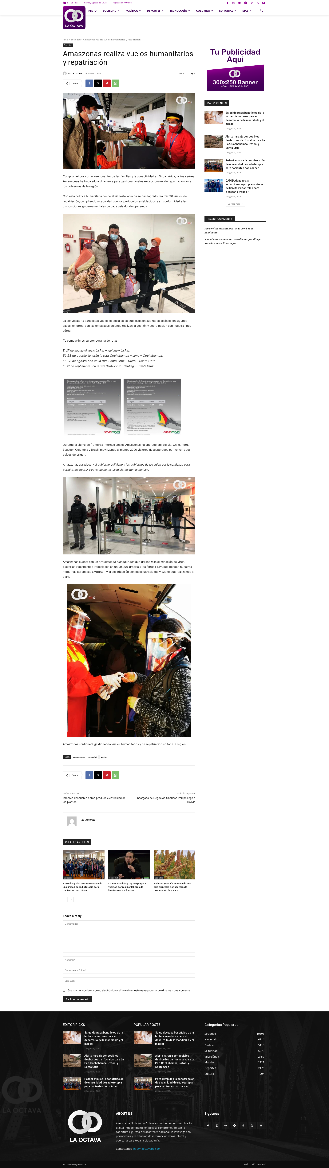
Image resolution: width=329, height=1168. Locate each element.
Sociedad (76, 39)
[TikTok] (251, 3)
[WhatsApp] (115, 83)
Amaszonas (79, 756)
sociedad (92, 756)
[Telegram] (245, 3)
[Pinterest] (107, 83)
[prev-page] (65, 899)
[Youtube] (263, 3)
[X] (257, 3)
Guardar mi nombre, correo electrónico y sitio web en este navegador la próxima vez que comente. (129, 990)
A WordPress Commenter (218, 239)
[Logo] (74, 17)
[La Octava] (65, 73)
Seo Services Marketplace (218, 228)
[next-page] (71, 899)
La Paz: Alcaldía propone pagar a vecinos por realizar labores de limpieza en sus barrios (127, 887)
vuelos (104, 756)
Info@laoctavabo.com (147, 1148)
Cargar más (234, 203)
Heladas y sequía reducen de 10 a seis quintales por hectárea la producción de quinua (172, 887)
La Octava (77, 73)
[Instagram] (233, 3)
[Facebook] (227, 3)
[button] (261, 10)
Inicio (65, 39)
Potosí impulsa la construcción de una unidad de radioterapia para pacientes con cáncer (82, 887)
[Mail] (239, 3)
